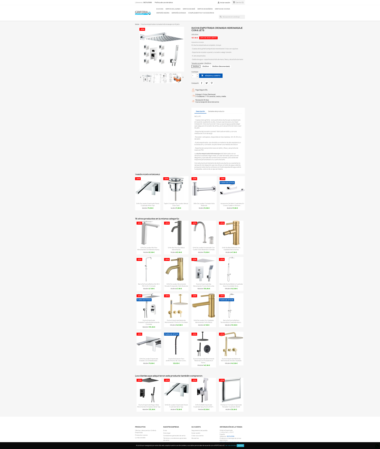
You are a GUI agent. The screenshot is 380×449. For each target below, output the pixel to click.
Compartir (202, 83)
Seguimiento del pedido (199, 430)
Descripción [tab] (200, 111)
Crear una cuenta (197, 436)
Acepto (240, 445)
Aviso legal (166, 433)
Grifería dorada (179, 13)
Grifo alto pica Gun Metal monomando (176, 249)
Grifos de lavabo (173, 9)
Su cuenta (196, 427)
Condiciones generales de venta (174, 436)
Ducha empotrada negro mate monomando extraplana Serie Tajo (148, 406)
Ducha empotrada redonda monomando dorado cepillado (231, 360)
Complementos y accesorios (201, 13)
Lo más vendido (140, 438)
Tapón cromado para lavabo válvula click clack (176, 204)
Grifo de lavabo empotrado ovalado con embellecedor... (149, 360)
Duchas (159, 9)
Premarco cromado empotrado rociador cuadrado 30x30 (231, 406)
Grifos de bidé (189, 9)
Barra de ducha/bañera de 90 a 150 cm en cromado (149, 285)
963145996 (147, 2)
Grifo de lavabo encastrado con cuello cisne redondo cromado (204, 249)
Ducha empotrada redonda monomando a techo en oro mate (176, 321)
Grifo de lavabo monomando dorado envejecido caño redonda (176, 285)
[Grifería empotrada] (143, 13)
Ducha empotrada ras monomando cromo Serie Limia (203, 285)
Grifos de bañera (205, 9)
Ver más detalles (230, 445)
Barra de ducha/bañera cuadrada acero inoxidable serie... (231, 285)
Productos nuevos (141, 435)
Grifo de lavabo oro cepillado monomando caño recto (204, 321)
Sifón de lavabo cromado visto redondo (204, 204)
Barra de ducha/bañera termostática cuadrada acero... (231, 321)
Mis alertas (195, 438)
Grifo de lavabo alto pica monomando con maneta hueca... (148, 249)
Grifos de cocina (222, 9)
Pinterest (212, 83)
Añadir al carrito (210, 75)
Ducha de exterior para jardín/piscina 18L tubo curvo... (176, 360)
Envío (165, 430)
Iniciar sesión (195, 433)
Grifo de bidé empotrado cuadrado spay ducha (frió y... (203, 406)
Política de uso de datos (164, 2)
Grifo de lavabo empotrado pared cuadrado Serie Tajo (147, 204)
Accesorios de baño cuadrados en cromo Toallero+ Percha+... (232, 204)
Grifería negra (162, 13)
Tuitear (207, 83)
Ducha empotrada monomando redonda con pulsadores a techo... (203, 361)
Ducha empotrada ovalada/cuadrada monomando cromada (149, 322)
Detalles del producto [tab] (216, 111)
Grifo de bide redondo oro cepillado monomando (231, 249)
